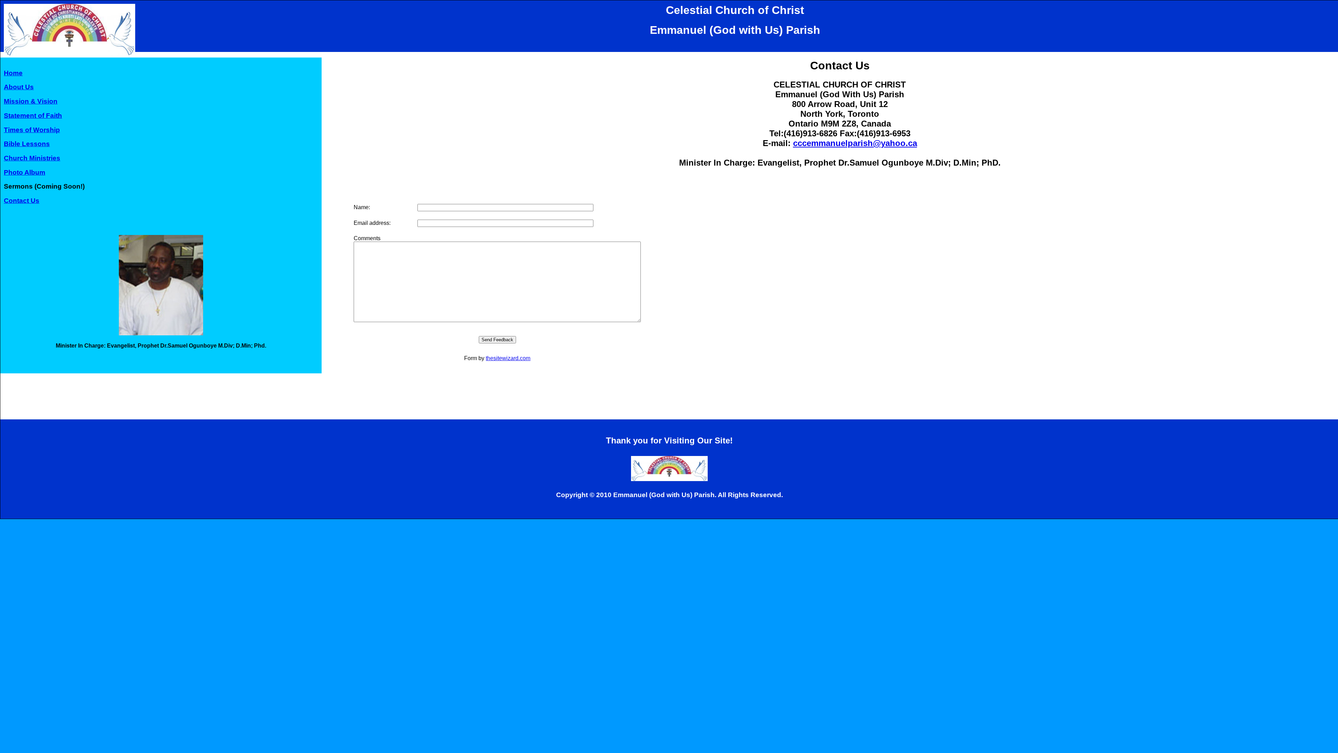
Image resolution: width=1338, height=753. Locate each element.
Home (13, 73)
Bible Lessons (27, 143)
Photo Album (24, 172)
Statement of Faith (33, 115)
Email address (371, 223)
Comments (367, 238)
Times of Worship (32, 130)
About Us (19, 87)
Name (361, 207)
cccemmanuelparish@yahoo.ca (855, 143)
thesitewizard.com (508, 358)
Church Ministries (32, 158)
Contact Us (21, 200)
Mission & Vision (30, 101)
